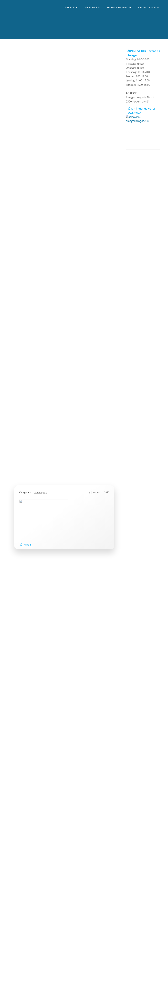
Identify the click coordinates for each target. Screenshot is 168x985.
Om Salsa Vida (147, 7)
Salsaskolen (92, 7)
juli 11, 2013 (103, 492)
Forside (70, 7)
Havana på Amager (119, 7)
